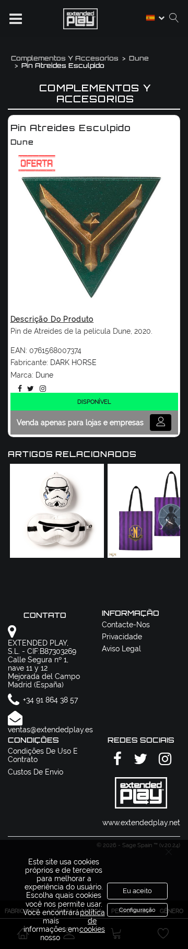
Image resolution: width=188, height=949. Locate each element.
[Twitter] (29, 388)
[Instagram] (41, 388)
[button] (15, 18)
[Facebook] (18, 388)
